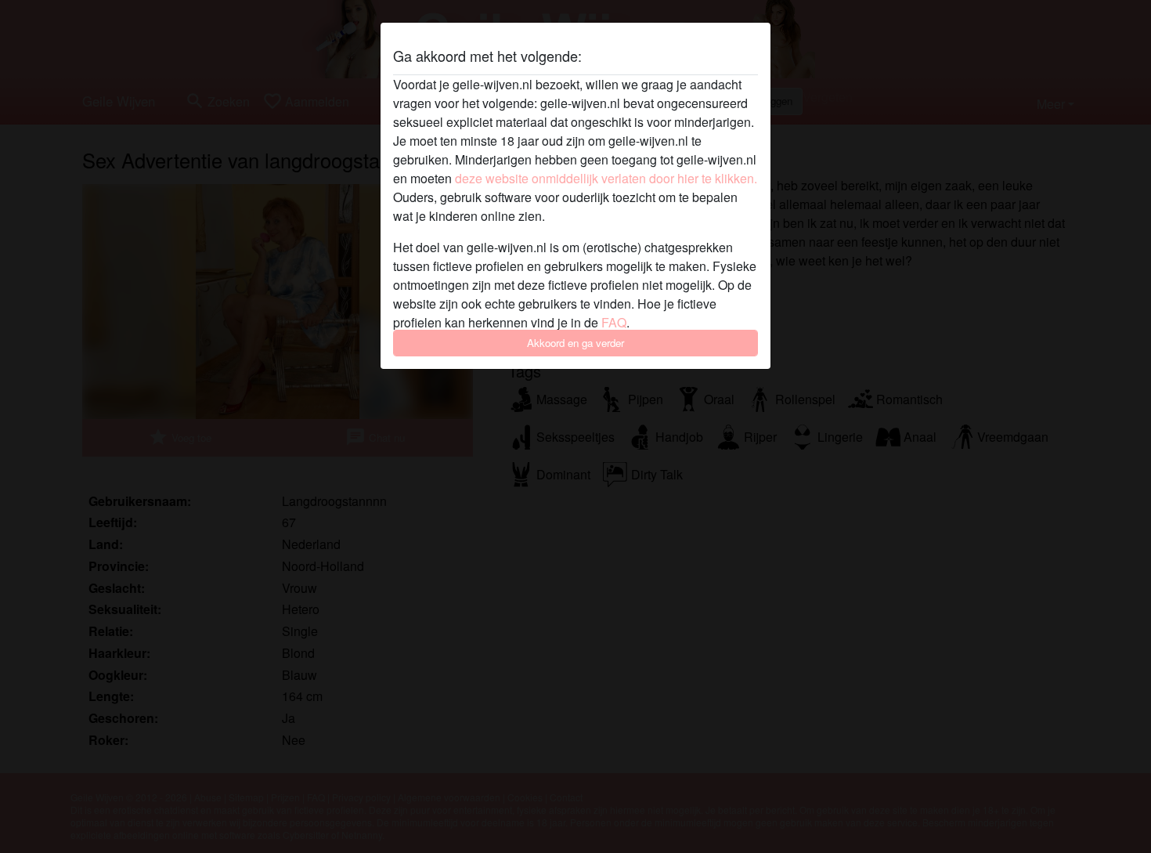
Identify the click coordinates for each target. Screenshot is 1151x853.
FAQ (613, 322)
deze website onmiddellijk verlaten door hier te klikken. (606, 178)
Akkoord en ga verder (575, 342)
